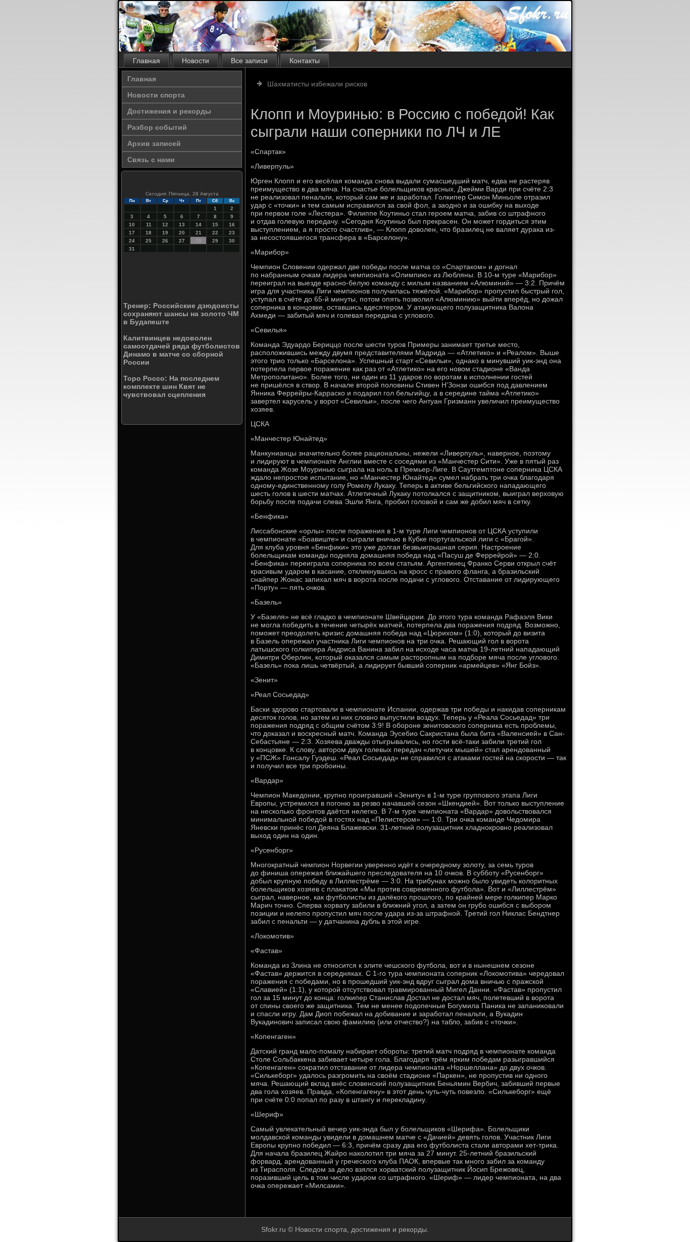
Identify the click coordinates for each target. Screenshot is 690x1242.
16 (232, 224)
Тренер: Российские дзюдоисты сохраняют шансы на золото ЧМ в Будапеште (181, 314)
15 (215, 224)
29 (215, 240)
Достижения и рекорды (169, 111)
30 (232, 240)
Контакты (304, 61)
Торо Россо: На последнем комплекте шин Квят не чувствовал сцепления (171, 386)
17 (132, 232)
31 (132, 249)
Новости (195, 61)
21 (198, 232)
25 (148, 240)
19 (165, 232)
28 (198, 240)
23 (232, 232)
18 (148, 232)
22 (215, 232)
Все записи (249, 61)
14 (198, 224)
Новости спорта (156, 95)
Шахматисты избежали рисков (317, 84)
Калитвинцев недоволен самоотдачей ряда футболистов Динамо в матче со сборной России (181, 350)
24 (132, 240)
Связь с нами (151, 160)
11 (149, 224)
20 (182, 232)
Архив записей (154, 143)
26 (165, 240)
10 (132, 224)
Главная (146, 61)
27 (182, 240)
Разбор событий (157, 127)
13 (182, 224)
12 (165, 224)
